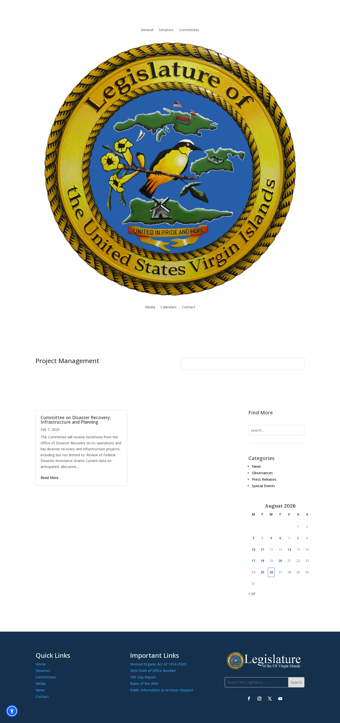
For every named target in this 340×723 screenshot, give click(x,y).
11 (262, 549)
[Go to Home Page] (170, 168)
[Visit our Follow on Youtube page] (280, 699)
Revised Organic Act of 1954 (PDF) (158, 664)
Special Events (263, 485)
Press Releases (264, 479)
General (147, 29)
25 (262, 572)
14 (289, 549)
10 (253, 549)
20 (280, 561)
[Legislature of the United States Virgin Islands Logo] (264, 668)
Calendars (168, 307)
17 (253, 561)
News (256, 466)
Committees (189, 29)
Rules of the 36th (144, 683)
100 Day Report (143, 677)
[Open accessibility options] (12, 711)
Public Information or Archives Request (161, 690)
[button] (296, 682)
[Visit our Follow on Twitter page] (270, 699)
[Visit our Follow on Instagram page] (259, 699)
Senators (166, 29)
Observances (262, 472)
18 (262, 561)
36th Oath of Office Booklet (153, 670)
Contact (188, 307)
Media (150, 307)
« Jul (251, 593)
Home (41, 664)
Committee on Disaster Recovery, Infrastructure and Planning (76, 419)
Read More (49, 477)
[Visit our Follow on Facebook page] (249, 699)
